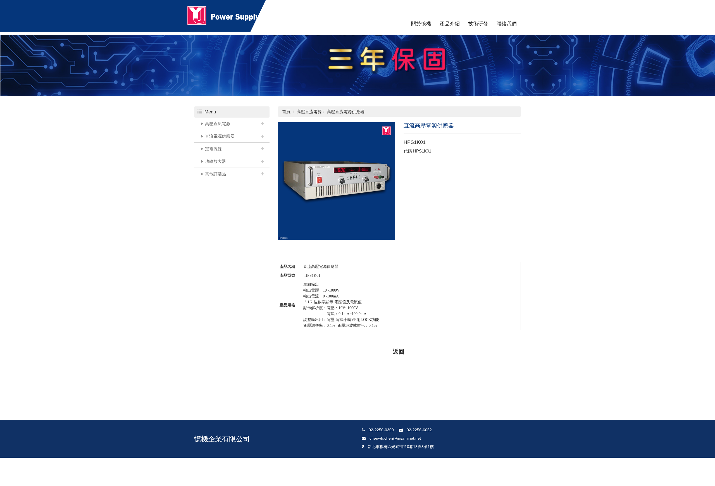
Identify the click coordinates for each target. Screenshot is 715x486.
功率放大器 (215, 161)
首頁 (286, 111)
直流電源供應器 (219, 136)
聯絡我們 (507, 24)
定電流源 (213, 148)
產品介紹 (450, 24)
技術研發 (478, 24)
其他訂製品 (215, 173)
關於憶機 (421, 24)
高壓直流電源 (217, 123)
